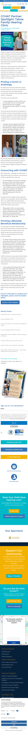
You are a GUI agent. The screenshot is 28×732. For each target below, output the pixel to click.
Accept (13, 642)
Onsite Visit (14, 511)
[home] (6, 4)
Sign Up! (14, 423)
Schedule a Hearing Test (14, 449)
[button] (26, 4)
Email (2, 408)
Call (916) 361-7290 (14, 601)
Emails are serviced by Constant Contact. (17, 418)
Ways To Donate (14, 576)
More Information (13, 638)
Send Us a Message (14, 606)
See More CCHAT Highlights (10, 302)
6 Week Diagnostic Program (14, 516)
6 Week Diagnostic (14, 457)
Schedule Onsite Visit (14, 442)
